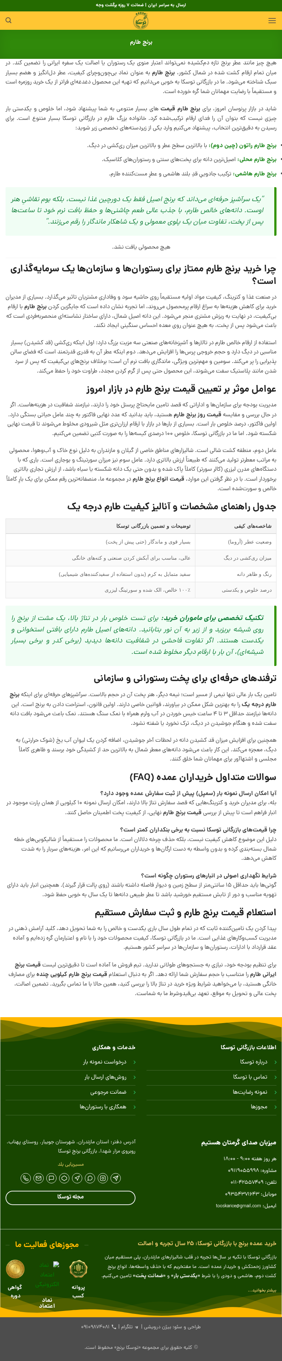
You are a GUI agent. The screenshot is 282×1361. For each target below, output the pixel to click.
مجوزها (259, 1107)
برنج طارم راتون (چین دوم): (242, 145)
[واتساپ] (90, 1178)
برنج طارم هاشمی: (254, 174)
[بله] (51, 1178)
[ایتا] (77, 1178)
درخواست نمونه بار (104, 1062)
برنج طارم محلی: (256, 159)
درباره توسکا (253, 1062)
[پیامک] (38, 1178)
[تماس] (26, 1178)
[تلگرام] (116, 1178)
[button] (272, 20)
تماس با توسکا (250, 1077)
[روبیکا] (64, 1178)
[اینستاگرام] (103, 1178)
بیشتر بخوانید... (262, 1290)
